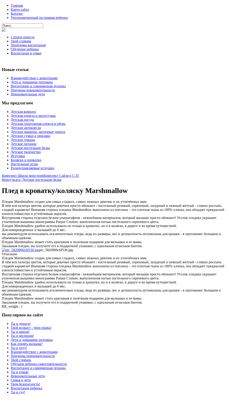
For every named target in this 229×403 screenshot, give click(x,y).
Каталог (17, 13)
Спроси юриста (22, 37)
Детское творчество (26, 152)
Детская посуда (22, 120)
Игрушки (18, 156)
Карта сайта (20, 9)
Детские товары (23, 140)
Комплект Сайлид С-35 (61, 176)
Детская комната (23, 112)
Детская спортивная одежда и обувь (38, 124)
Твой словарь (21, 41)
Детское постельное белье (30, 148)
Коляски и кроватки (26, 160)
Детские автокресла (26, 128)
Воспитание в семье (26, 53)
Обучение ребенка (25, 49)
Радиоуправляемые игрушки (32, 168)
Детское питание (23, 144)
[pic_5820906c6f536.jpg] (20, 250)
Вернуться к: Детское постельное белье (31, 180)
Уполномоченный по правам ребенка (39, 17)
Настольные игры (24, 164)
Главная (17, 5)
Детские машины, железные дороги (38, 132)
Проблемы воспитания (28, 45)
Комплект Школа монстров (22, 176)
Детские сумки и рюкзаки (30, 136)
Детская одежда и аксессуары (33, 116)
